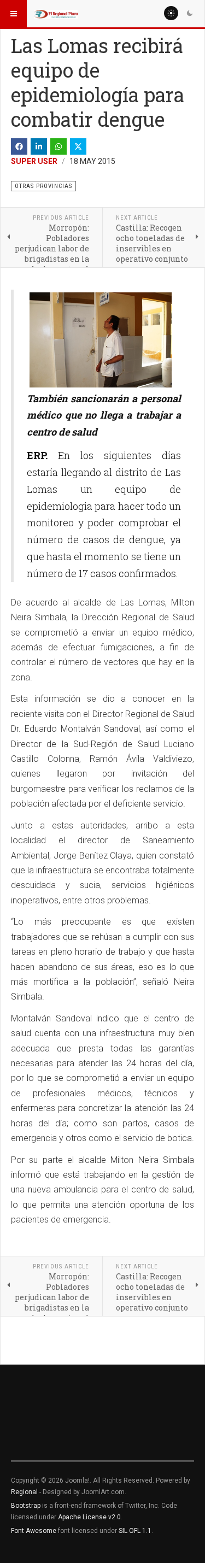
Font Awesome (33, 1531)
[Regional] (56, 13)
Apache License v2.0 (89, 1517)
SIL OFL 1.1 (135, 1531)
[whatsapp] (58, 146)
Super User (34, 161)
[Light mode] (171, 13)
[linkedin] (39, 146)
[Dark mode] (190, 13)
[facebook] (19, 146)
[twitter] (78, 146)
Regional (24, 1492)
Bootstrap (25, 1505)
